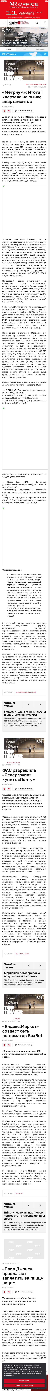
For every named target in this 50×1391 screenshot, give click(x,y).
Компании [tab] (40, 49)
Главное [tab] (8, 49)
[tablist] (24, 49)
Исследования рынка (36, 84)
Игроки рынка (13, 762)
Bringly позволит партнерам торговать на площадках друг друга (23, 1215)
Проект (16, 1019)
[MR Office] (24, 9)
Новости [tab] (24, 49)
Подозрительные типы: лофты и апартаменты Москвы (20, 714)
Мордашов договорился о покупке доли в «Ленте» (22, 974)
